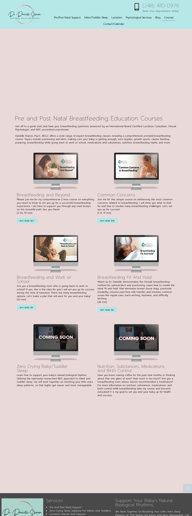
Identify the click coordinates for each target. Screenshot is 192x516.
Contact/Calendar (113, 24)
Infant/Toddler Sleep (96, 17)
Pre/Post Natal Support (67, 17)
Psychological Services (139, 17)
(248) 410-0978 (161, 6)
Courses (169, 17)
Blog (157, 17)
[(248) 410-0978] (136, 6)
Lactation (116, 17)
